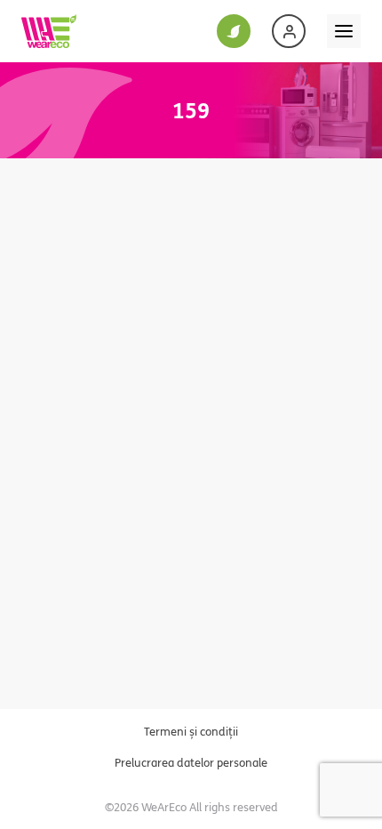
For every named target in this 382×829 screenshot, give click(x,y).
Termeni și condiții (191, 731)
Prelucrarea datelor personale (191, 762)
